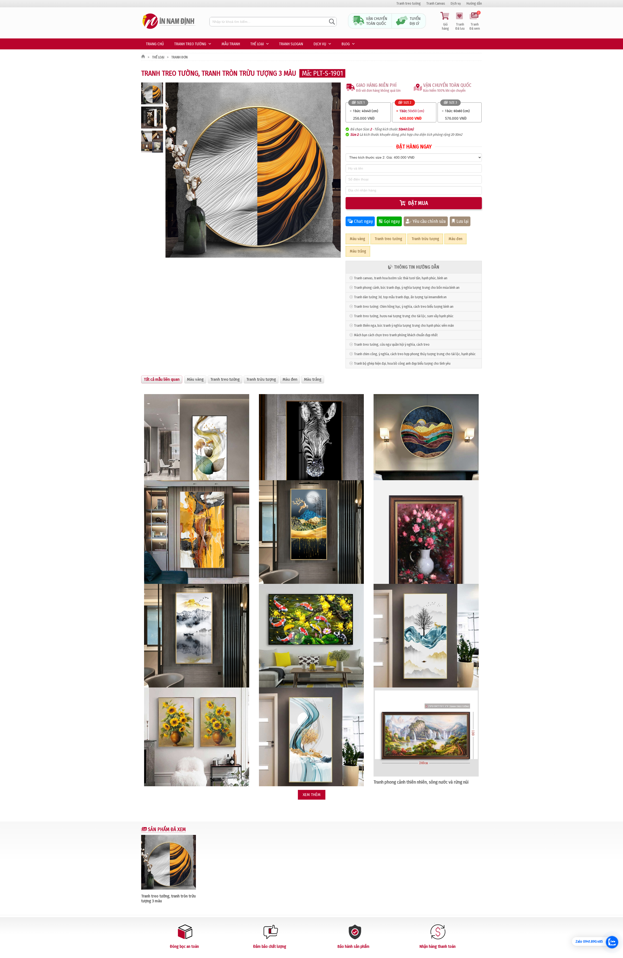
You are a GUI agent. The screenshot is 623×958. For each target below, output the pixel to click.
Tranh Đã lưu (460, 26)
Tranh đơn (179, 57)
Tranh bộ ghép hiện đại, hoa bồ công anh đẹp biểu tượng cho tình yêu (402, 364)
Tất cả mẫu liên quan (162, 379)
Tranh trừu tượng (425, 238)
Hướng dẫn (474, 3)
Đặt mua (418, 203)
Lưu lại (462, 221)
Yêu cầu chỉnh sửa (429, 221)
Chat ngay (363, 221)
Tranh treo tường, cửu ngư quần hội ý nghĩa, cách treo (392, 345)
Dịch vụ (456, 3)
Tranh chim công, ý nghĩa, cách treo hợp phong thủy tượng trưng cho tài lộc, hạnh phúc (415, 354)
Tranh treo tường (408, 3)
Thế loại (257, 44)
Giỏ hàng (445, 26)
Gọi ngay (392, 221)
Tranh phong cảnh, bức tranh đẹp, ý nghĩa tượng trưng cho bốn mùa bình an (406, 288)
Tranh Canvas (435, 3)
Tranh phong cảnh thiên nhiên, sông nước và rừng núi (421, 782)
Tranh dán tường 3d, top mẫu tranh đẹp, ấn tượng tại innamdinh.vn (400, 297)
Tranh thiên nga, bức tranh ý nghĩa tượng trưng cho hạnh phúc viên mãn (404, 326)
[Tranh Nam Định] (169, 29)
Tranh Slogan (291, 44)
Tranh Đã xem (474, 21)
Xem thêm (312, 794)
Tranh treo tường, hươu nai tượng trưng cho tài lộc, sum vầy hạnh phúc (403, 316)
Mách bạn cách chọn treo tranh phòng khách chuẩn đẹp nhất (396, 335)
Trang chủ (155, 44)
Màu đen (455, 238)
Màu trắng (358, 251)
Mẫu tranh (230, 44)
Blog (345, 44)
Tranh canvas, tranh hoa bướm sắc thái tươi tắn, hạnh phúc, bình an (400, 278)
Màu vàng (357, 238)
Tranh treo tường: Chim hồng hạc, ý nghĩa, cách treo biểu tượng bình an (403, 307)
